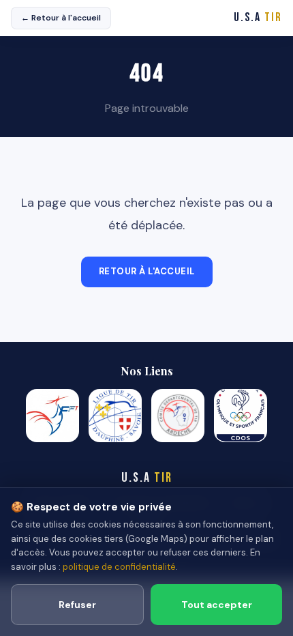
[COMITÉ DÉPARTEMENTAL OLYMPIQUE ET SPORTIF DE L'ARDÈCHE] (240, 415)
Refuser (77, 604)
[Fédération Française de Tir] (52, 415)
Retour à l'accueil (147, 271)
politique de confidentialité (119, 567)
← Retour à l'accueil (61, 17)
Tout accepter (216, 604)
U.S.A (258, 17)
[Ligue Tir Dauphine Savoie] (115, 415)
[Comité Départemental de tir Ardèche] (177, 415)
